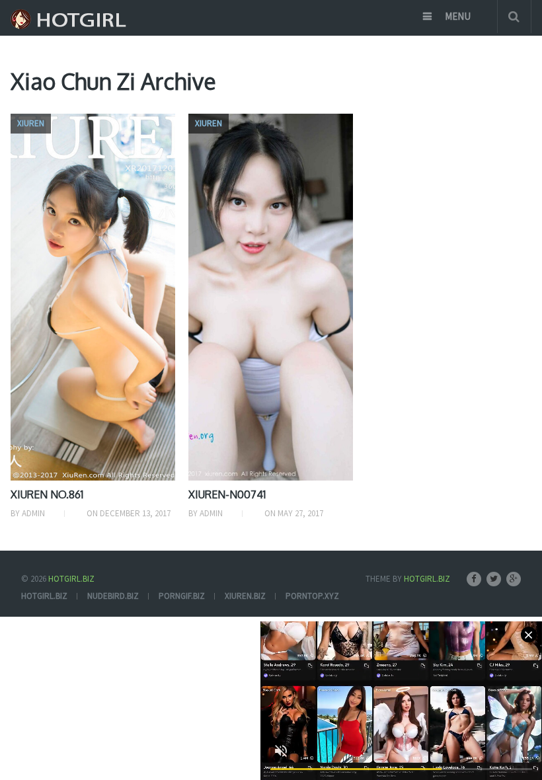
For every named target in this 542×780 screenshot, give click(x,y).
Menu (458, 16)
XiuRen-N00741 (227, 494)
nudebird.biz (113, 596)
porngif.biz (182, 596)
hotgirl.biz (44, 596)
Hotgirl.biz (71, 578)
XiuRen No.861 (47, 494)
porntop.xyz (312, 596)
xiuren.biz (245, 596)
